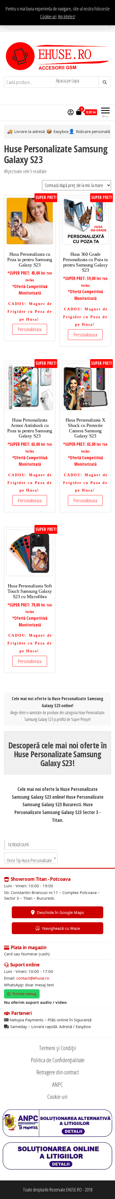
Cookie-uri (48, 16)
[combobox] (31, 858)
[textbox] (31, 860)
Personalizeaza (29, 329)
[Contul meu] (71, 112)
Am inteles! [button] (66, 16)
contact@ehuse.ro (32, 978)
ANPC (57, 1084)
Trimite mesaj (24, 993)
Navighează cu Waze (61, 928)
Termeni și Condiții (57, 1048)
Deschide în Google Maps (60, 912)
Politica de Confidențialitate (58, 1060)
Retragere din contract (57, 1072)
